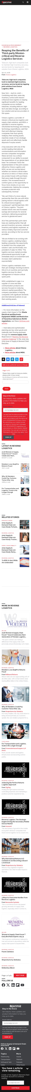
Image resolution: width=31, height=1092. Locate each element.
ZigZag (8, 787)
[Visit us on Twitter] (8, 985)
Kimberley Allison (8, 968)
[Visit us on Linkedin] (13, 985)
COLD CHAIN (5, 741)
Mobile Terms (7, 434)
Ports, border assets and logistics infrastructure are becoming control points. (13, 755)
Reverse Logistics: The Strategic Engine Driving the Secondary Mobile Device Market (15, 822)
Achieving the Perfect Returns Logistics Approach (13, 784)
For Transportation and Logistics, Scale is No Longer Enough (10, 490)
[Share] (8, 359)
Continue (15, 1088)
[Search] (23, 2)
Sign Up (8, 437)
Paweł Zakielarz (8, 952)
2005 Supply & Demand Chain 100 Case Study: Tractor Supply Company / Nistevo (9, 537)
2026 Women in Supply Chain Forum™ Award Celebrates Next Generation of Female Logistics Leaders (10, 454)
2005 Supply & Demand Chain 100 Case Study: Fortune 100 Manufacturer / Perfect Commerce (9, 525)
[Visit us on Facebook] (3, 985)
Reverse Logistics (10, 47)
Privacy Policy (20, 434)
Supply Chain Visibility (9, 545)
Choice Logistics (10, 75)
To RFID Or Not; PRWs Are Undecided (10, 561)
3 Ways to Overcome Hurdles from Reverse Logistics (15, 898)
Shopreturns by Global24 (14, 711)
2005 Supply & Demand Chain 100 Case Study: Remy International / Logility (9, 550)
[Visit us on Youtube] (22, 985)
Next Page (20, 975)
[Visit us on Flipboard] (17, 985)
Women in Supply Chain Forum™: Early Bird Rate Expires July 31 (14, 935)
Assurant (8, 826)
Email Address (8, 406)
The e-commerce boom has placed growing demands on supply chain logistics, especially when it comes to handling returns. (14, 907)
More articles (10, 348)
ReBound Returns (11, 674)
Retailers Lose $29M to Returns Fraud (10, 465)
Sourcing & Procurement (11, 45)
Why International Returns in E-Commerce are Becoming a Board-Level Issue (15, 861)
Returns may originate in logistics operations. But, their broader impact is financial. (14, 870)
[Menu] (27, 2)
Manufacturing (7, 520)
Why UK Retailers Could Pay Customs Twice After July (9, 478)
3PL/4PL (4, 630)
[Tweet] (17, 359)
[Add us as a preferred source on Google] (21, 359)
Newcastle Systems (12, 902)
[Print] (3, 359)
